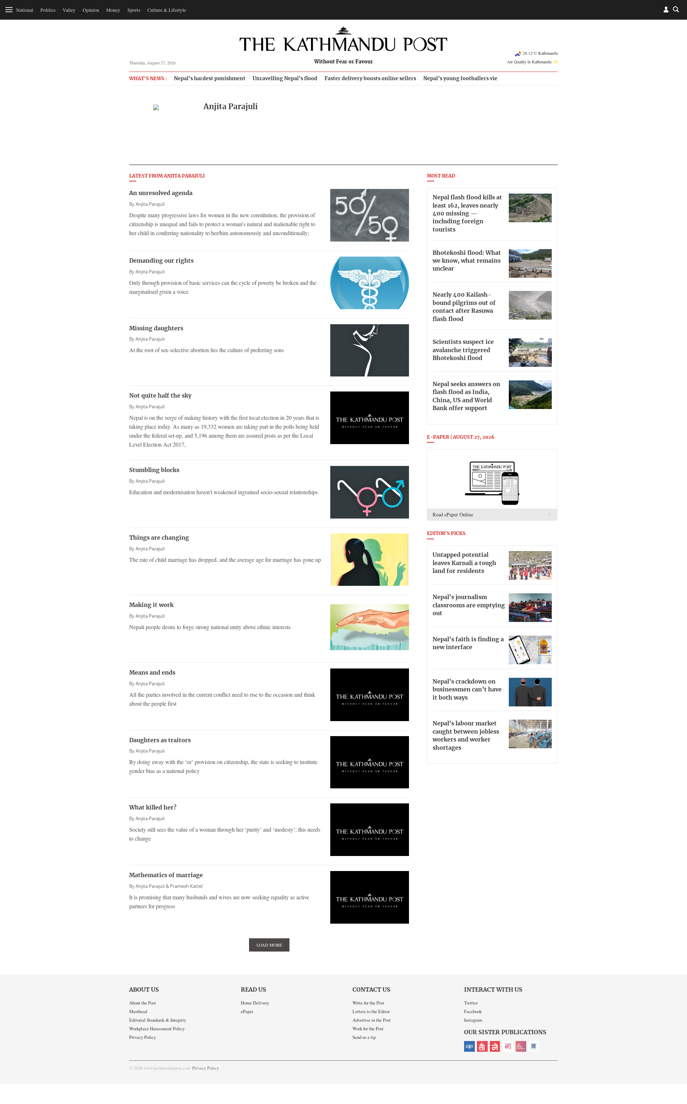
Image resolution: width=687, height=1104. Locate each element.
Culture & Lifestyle (166, 10)
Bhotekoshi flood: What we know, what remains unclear (467, 261)
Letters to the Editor (371, 1011)
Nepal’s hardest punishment (209, 78)
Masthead (138, 1011)
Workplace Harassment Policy (157, 1028)
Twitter (471, 1003)
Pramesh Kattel (186, 886)
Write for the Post (368, 1003)
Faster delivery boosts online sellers (370, 78)
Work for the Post (368, 1028)
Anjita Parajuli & (153, 886)
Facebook (473, 1011)
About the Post (142, 1003)
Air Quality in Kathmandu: (532, 61)
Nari (508, 1046)
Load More (269, 945)
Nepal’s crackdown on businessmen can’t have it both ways (467, 690)
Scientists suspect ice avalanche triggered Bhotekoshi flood (463, 350)
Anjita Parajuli (150, 204)
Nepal (495, 1046)
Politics (47, 10)
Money (113, 10)
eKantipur (469, 1046)
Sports (133, 10)
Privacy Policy (142, 1037)
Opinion (91, 10)
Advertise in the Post (371, 1020)
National (24, 10)
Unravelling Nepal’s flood (285, 78)
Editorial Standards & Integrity (157, 1020)
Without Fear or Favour (343, 61)
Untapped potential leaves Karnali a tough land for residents (464, 563)
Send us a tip (364, 1037)
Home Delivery (255, 1003)
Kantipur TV (533, 1046)
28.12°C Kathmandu (540, 53)
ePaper (247, 1011)
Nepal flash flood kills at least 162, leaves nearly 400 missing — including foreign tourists (467, 214)
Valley (69, 10)
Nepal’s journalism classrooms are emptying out (469, 605)
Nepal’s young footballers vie (460, 78)
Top (673, 1048)
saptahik (482, 1046)
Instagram (473, 1020)
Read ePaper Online (453, 514)
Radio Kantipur (521, 1046)
